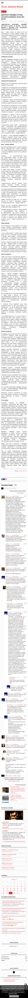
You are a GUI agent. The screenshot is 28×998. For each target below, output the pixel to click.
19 (3, 890)
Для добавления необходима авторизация (14, 841)
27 (7, 893)
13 (7, 888)
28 (10, 893)
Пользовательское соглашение (9, 980)
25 (24, 890)
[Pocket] (6, 479)
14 (10, 888)
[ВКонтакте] (2, 479)
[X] (4, 479)
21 (10, 890)
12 (3, 888)
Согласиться (14, 996)
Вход (18, 781)
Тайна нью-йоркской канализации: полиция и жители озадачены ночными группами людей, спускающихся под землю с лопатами (17, 789)
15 (14, 888)
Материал (16, 496)
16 (17, 888)
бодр (17, 905)
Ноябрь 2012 (14, 879)
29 (14, 893)
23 (17, 890)
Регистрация (12, 781)
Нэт (11, 855)
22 (14, 890)
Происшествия (21, 21)
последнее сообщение (6, 851)
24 (21, 890)
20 (7, 890)
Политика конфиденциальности (9, 981)
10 (21, 886)
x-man (15, 925)
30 (17, 893)
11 (24, 886)
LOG (11, 851)
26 (3, 893)
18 (24, 888)
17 (21, 888)
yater (12, 864)
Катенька (12, 869)
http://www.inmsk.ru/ (23, 470)
